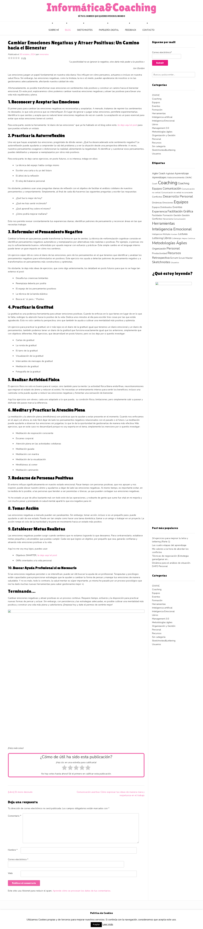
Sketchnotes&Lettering (163, 150)
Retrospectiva (161, 258)
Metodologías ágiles (162, 131)
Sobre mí (54, 29)
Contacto (148, 29)
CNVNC (156, 95)
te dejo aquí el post (127, 125)
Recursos (156, 142)
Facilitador (157, 215)
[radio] (64, 768)
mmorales (44, 54)
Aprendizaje (182, 173)
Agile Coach (158, 173)
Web (10, 873)
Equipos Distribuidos (162, 207)
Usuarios (156, 153)
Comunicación (172, 188)
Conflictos (157, 196)
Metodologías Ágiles (169, 242)
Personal (156, 139)
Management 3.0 (160, 128)
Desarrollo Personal (178, 196)
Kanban (174, 234)
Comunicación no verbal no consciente (177, 192)
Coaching (156, 98)
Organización (159, 248)
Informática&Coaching (101, 7)
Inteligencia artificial (162, 117)
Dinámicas (157, 202)
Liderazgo (176, 238)
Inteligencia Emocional (163, 120)
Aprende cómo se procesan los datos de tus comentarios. (82, 890)
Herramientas (159, 113)
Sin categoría (158, 146)
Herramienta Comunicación (174, 219)
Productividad (159, 253)
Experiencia (159, 211)
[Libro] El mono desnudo (20, 792)
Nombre (12, 849)
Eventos (156, 106)
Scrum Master (186, 257)
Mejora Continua (188, 238)
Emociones (168, 202)
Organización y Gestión (163, 135)
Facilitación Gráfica (180, 211)
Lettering (157, 238)
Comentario (14, 815)
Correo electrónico (18, 859)
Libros (155, 124)
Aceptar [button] (96, 924)
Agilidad (170, 173)
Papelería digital (109, 29)
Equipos (156, 102)
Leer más (107, 924)
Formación (157, 109)
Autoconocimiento (176, 177)
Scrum (174, 258)
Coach (154, 183)
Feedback (130, 29)
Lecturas (183, 234)
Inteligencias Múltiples (161, 234)
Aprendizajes (159, 177)
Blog (68, 29)
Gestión (177, 215)
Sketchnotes (85, 29)
